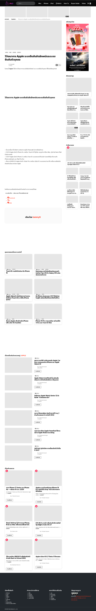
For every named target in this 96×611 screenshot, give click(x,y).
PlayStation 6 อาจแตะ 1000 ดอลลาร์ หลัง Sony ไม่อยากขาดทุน (85, 206)
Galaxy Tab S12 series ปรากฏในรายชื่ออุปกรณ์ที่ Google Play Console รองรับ (85, 177)
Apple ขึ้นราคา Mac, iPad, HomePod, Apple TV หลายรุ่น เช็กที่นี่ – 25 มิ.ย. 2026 (36, 15)
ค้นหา (18, 3)
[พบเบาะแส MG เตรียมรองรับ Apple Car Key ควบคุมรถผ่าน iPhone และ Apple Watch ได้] (18, 365)
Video (84, 3)
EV (7, 600)
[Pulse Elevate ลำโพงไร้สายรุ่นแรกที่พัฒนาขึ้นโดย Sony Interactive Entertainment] (72, 102)
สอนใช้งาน (30, 595)
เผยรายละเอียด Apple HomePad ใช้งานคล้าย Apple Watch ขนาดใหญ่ (47, 432)
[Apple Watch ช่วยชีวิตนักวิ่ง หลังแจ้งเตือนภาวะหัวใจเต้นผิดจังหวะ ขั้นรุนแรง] (18, 382)
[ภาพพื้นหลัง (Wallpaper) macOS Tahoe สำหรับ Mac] (72, 199)
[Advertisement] (33, 81)
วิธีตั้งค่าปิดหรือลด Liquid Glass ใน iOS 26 (84, 191)
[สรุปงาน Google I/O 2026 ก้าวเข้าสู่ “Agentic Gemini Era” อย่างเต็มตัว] (80, 12)
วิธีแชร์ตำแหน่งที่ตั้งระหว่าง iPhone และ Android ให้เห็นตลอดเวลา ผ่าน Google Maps (85, 108)
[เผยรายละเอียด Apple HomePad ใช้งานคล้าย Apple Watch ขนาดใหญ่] (18, 435)
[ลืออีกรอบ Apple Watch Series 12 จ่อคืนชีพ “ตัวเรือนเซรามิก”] (18, 400)
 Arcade (53, 594)
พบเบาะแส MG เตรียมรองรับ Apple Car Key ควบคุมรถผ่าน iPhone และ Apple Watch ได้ (47, 362)
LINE (52, 597)
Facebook (53, 599)
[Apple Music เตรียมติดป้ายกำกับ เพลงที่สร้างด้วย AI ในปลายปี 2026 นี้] (85, 116)
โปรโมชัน (30, 594)
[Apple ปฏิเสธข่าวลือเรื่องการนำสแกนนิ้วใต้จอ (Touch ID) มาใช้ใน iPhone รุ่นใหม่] (18, 286)
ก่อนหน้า (5, 12)
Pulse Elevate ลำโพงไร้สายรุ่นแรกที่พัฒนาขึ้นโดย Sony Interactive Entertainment (72, 108)
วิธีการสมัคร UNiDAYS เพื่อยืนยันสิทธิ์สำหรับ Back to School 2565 (18, 557)
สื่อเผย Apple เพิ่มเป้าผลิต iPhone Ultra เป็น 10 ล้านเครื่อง (17, 322)
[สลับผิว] (88, 3)
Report (14, 269)
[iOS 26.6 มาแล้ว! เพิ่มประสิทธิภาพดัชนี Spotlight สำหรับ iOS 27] (48, 513)
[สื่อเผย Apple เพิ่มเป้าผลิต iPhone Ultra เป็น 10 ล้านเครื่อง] (18, 311)
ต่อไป (90, 12)
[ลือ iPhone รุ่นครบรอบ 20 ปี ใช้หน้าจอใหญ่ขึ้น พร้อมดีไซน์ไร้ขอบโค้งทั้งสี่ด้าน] (48, 286)
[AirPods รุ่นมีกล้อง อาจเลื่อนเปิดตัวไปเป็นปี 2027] (18, 453)
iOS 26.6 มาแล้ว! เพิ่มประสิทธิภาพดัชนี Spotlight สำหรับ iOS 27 (48, 524)
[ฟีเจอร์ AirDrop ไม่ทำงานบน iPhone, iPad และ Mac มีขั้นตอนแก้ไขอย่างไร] (18, 513)
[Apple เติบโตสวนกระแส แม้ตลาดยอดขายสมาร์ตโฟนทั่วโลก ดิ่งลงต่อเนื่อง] (72, 116)
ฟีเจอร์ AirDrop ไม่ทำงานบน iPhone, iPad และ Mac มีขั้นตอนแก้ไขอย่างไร (18, 524)
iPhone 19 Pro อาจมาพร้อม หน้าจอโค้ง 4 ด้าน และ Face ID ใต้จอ (48, 322)
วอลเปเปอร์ (53, 595)
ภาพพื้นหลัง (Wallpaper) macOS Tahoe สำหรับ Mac (71, 206)
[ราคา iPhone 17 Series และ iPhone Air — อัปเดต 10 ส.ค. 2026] (18, 478)
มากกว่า (9, 493)
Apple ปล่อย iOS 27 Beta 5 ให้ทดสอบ (48, 556)
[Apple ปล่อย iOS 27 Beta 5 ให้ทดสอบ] (48, 547)
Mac (39, 3)
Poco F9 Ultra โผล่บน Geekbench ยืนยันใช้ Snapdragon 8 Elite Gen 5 (85, 136)
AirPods (8, 599)
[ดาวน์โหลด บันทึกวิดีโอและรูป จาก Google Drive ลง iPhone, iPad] (72, 185)
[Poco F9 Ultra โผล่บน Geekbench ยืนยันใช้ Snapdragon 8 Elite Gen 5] (85, 130)
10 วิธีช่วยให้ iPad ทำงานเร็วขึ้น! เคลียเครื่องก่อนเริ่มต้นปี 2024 (71, 177)
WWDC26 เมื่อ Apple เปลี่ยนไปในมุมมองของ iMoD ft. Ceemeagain (58, 15)
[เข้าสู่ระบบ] (90, 3)
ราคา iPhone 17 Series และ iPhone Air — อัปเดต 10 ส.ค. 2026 (17, 488)
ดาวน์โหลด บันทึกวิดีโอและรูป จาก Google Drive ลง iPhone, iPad (71, 191)
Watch (7, 597)
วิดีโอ (29, 593)
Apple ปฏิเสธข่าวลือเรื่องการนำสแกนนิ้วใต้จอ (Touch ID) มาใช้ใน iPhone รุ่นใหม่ (18, 298)
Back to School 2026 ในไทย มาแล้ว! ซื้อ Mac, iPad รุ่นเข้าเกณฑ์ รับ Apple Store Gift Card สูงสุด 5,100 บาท (15, 15)
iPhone (46, 3)
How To (66, 3)
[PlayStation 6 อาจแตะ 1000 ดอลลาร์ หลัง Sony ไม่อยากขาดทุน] (85, 199)
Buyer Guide (75, 3)
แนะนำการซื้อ (31, 598)
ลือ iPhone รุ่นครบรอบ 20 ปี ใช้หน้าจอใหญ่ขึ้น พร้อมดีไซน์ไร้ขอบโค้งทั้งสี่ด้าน (47, 297)
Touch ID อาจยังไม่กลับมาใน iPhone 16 (18, 272)
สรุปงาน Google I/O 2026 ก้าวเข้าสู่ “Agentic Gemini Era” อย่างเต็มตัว (79, 15)
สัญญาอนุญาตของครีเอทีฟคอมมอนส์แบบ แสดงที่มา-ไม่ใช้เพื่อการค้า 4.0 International (81, 598)
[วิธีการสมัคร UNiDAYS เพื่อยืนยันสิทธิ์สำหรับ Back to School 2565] (18, 547)
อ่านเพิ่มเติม (37, 371)
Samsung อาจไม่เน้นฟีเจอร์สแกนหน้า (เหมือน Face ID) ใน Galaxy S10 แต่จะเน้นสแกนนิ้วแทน (48, 273)
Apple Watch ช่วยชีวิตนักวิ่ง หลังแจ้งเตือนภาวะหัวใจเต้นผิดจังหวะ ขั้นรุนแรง (46, 379)
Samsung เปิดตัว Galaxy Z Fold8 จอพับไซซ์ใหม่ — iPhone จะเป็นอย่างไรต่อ (72, 136)
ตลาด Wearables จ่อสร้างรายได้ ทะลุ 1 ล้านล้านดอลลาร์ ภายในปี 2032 (46, 414)
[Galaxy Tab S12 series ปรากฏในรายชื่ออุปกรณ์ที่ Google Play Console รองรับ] (85, 171)
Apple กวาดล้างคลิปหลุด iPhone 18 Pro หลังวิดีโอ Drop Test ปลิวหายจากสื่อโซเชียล (48, 489)
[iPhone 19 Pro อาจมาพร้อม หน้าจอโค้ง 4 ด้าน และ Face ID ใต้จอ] (48, 311)
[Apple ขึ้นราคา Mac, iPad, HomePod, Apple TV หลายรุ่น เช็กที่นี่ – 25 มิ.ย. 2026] (37, 12)
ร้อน (7, 471)
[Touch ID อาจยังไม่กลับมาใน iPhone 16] (18, 261)
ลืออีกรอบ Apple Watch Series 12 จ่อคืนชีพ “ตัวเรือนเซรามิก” (46, 396)
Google (52, 598)
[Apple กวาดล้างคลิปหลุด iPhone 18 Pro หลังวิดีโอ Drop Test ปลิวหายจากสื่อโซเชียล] (48, 478)
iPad (52, 3)
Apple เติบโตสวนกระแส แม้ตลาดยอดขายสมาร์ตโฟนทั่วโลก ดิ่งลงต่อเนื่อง (72, 122)
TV (7, 598)
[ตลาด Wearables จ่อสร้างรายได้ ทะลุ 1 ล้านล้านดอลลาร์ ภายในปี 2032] (18, 418)
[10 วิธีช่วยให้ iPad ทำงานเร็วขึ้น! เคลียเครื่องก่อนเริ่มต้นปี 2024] (72, 171)
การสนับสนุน (31, 597)
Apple (23, 355)
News (43, 269)
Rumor (46, 269)
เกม (51, 593)
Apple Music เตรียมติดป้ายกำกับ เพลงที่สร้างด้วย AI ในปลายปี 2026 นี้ (84, 122)
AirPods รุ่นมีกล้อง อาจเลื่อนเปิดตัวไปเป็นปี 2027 (47, 449)
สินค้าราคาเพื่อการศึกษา (11, 603)
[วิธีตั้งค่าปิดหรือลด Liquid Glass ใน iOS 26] (85, 185)
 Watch (58, 3)
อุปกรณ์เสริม (8, 602)
